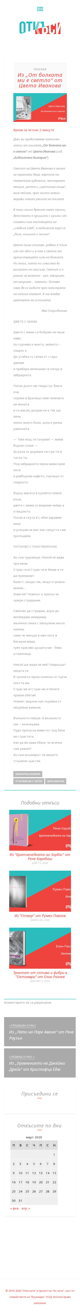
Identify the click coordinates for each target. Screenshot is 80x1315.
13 (41, 1173)
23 (14, 1191)
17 (20, 1182)
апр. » (26, 1208)
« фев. (14, 1208)
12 (34, 1173)
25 (27, 1191)
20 (41, 1182)
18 (27, 1182)
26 (34, 1191)
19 (34, 1182)
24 (20, 1191)
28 (47, 1191)
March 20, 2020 (40, 920)
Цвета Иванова (55, 781)
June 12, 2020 (40, 863)
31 (20, 1200)
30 (14, 1200)
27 (41, 1191)
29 (54, 1191)
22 (54, 1182)
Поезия (40, 69)
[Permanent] (40, 849)
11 (27, 1173)
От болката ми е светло (28, 781)
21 (47, 1182)
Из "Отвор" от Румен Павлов (40, 915)
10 (20, 1173)
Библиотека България (27, 774)
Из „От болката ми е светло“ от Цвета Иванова (40, 80)
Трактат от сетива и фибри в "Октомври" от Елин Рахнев (40, 974)
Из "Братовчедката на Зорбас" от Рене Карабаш (40, 856)
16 (14, 1182)
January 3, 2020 (40, 981)
